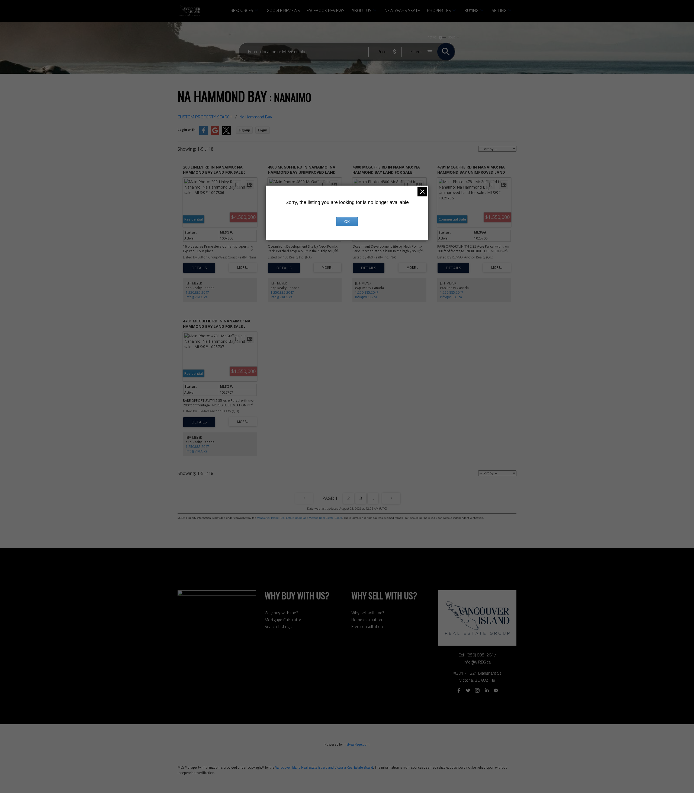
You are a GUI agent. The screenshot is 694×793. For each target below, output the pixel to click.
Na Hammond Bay (255, 117)
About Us (361, 10)
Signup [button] (244, 130)
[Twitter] (468, 690)
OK (347, 221)
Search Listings (278, 626)
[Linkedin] (486, 690)
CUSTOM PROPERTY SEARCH (205, 117)
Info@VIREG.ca (197, 297)
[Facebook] (458, 690)
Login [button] (262, 130)
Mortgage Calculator (283, 619)
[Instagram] (477, 690)
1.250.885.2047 (197, 292)
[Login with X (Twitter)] (226, 133)
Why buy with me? (281, 612)
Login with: (187, 129)
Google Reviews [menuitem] (283, 10)
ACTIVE (432, 37)
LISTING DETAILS (199, 268)
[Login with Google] (215, 133)
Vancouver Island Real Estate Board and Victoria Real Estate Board (299, 517)
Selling (499, 10)
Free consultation (367, 626)
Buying (471, 10)
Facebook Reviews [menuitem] (326, 10)
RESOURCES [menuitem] (241, 10)
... (373, 498)
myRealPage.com (356, 744)
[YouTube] (496, 690)
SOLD (451, 37)
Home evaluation (366, 619)
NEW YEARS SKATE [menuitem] (402, 10)
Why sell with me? (367, 612)
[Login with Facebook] (203, 133)
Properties (439, 10)
